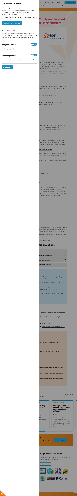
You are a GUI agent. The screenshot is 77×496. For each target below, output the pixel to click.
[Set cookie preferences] (3, 493)
